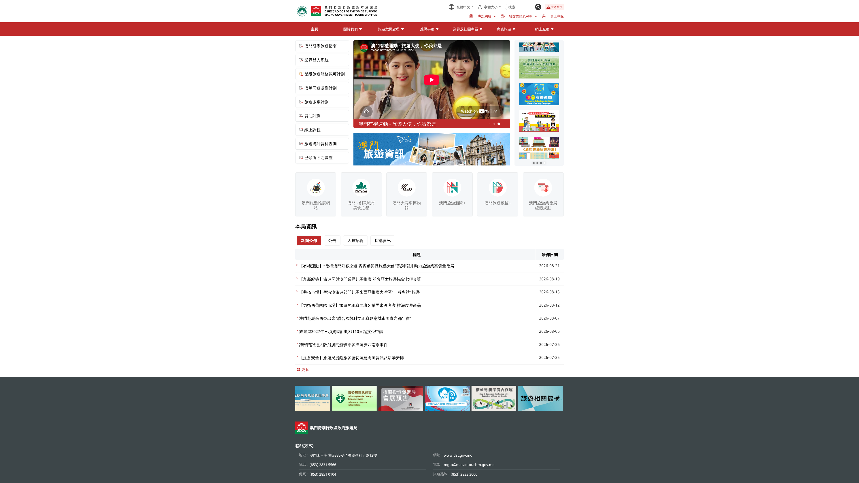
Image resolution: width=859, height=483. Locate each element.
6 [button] (499, 124)
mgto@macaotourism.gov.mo (469, 464)
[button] (534, 163)
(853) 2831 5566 (323, 464)
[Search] (538, 7)
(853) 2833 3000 (464, 474)
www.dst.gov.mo (458, 455)
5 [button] (494, 124)
